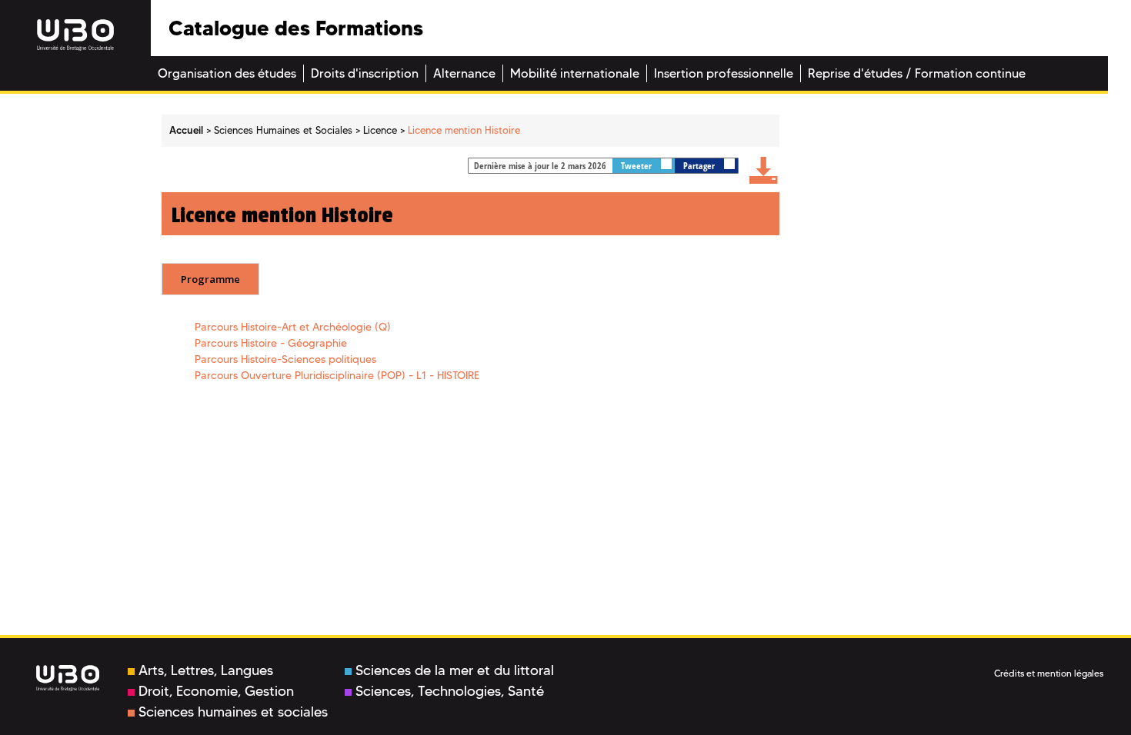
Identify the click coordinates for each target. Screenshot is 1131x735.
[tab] (210, 279)
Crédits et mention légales (1048, 673)
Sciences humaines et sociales (233, 711)
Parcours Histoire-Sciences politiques (285, 359)
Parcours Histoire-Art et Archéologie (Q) (293, 327)
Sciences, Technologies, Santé (449, 691)
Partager (700, 165)
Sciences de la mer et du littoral (454, 670)
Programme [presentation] (210, 279)
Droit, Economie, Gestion (216, 691)
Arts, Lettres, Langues (205, 670)
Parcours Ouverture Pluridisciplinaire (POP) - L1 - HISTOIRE (337, 375)
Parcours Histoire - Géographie (271, 343)
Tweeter (637, 165)
